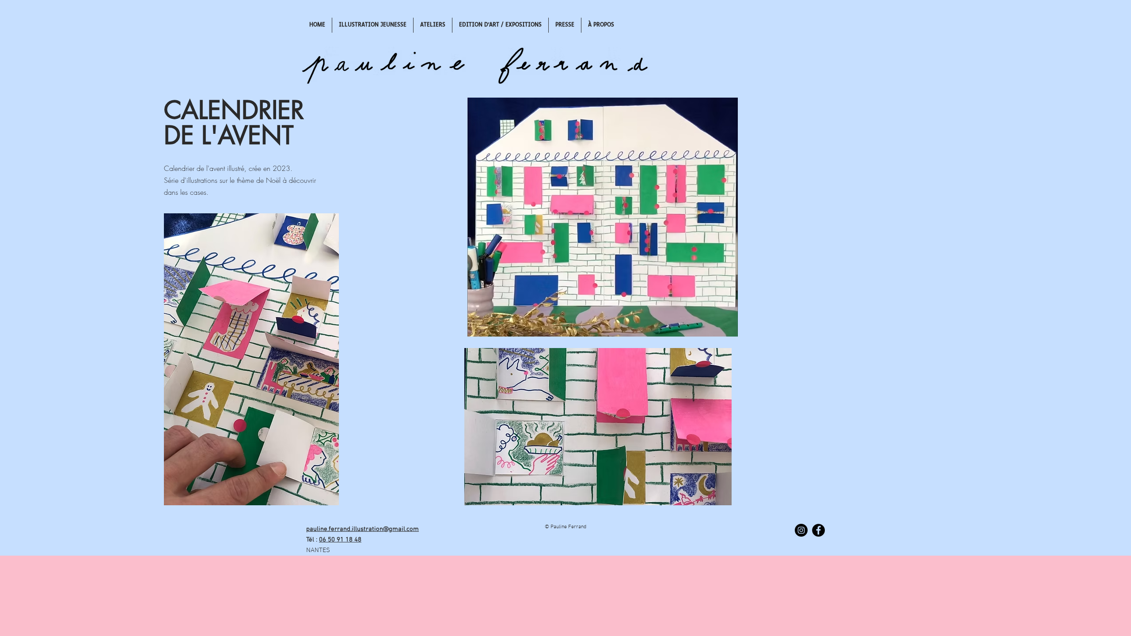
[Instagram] (801, 530)
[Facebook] (818, 530)
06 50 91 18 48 (340, 540)
